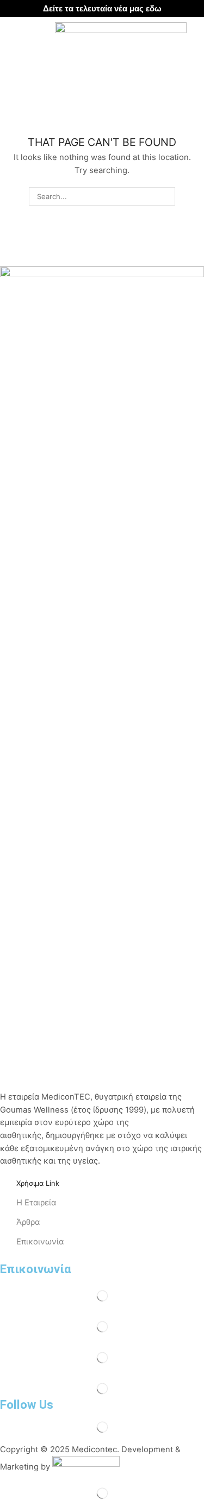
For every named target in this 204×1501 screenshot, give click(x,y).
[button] (12, 35)
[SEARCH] (166, 196)
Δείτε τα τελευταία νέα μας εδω (102, 8)
